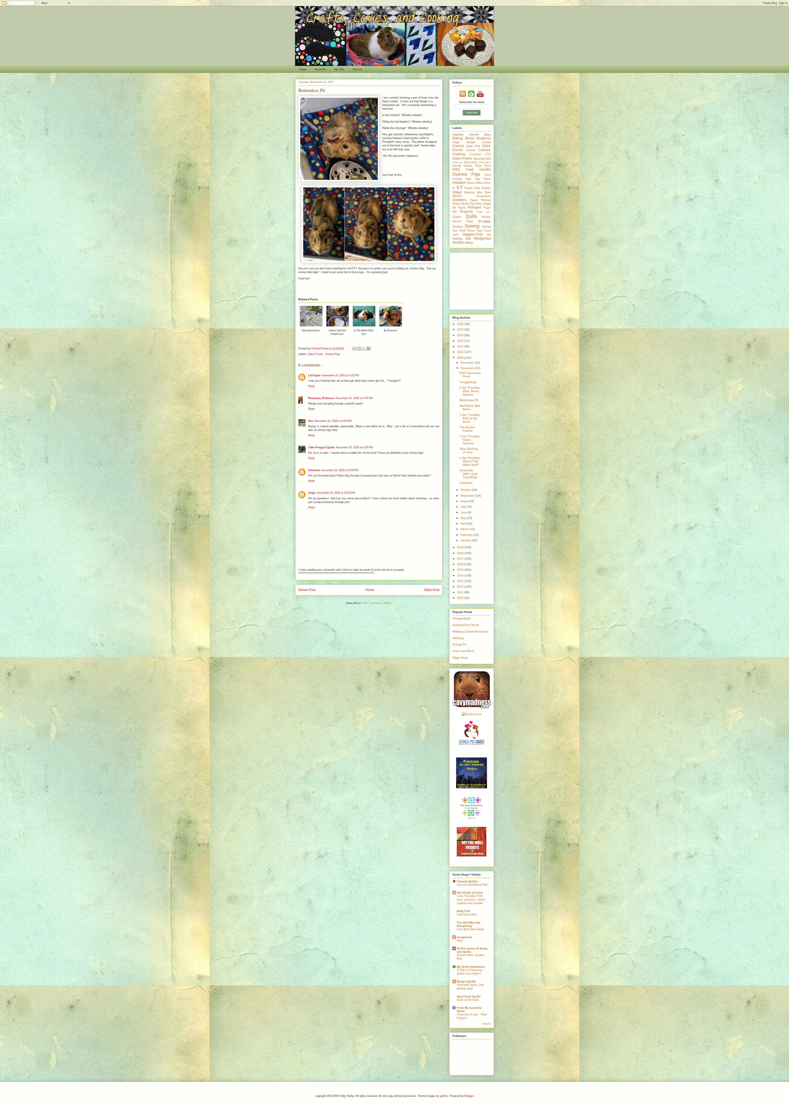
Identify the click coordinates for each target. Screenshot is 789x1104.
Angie (312, 492)
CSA (488, 154)
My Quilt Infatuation (471, 966)
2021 (460, 351)
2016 (460, 564)
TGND (462, 230)
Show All (486, 1024)
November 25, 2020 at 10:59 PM (336, 492)
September (468, 495)
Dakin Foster (316, 354)
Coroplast (477, 154)
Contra (472, 150)
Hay (470, 178)
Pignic (463, 207)
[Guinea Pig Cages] (471, 744)
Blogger (469, 1095)
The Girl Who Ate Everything (468, 924)
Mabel (458, 192)
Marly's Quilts (466, 981)
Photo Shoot (461, 203)
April (463, 523)
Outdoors (461, 200)
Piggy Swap (460, 657)
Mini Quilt (484, 192)
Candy (486, 142)
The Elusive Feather (467, 429)
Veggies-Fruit (474, 234)
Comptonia (464, 937)
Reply (311, 386)
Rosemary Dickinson (321, 398)
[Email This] (354, 349)
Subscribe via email (471, 102)
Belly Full (463, 911)
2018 (460, 553)
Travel (487, 230)
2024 (460, 335)
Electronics (471, 162)
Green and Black (463, 651)
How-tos (357, 69)
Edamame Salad (466, 914)
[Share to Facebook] (369, 349)
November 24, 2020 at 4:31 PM (340, 375)
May (463, 518)
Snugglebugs (468, 382)
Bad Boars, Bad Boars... (470, 407)
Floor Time (483, 165)
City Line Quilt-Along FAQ (472, 884)
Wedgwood (482, 238)
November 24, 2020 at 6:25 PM (354, 447)
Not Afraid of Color (470, 892)
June (464, 512)
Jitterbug (458, 638)
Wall (470, 238)
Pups (481, 211)
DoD (488, 158)
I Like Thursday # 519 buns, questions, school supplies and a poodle (471, 899)
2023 (460, 340)
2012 (460, 586)
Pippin (487, 207)
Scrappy (484, 221)
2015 (460, 569)
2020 (460, 357)
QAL (488, 212)
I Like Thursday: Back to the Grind (470, 418)
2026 (460, 324)
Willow (469, 242)
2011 (460, 592)
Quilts (474, 216)
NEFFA (464, 196)
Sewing (473, 225)
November (467, 368)
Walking (459, 238)
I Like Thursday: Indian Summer (470, 440)
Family (458, 165)
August (465, 501)
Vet (489, 234)
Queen (459, 216)
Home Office (475, 182)
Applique (460, 134)
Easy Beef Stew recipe (470, 929)
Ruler (472, 221)
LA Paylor (314, 375)
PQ (456, 211)
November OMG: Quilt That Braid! (468, 474)
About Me (320, 69)
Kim (310, 420)
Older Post (431, 590)
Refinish (459, 221)
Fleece (469, 165)
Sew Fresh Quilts (469, 996)
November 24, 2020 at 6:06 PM (354, 398)
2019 (460, 547)
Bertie (470, 138)
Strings (486, 226)
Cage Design (467, 142)
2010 (460, 597)
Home (302, 69)
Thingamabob (461, 618)
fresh (460, 940)
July (463, 506)
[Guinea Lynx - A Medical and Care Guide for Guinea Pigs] (471, 714)
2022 (460, 346)
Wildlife (458, 242)
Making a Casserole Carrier (470, 631)
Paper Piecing (480, 200)
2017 (460, 558)
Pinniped (475, 207)
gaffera (444, 1095)
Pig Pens (477, 203)
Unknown (314, 470)
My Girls (339, 69)
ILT (461, 187)
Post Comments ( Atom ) (377, 603)
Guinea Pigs (332, 354)
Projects (468, 211)
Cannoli (459, 146)
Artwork (476, 134)
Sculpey (458, 226)
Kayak (469, 187)
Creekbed (466, 482)
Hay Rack (483, 178)
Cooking (460, 154)
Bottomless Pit (469, 400)
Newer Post (306, 590)
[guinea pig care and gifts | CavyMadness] (471, 707)
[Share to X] (364, 349)
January (466, 540)
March (464, 529)
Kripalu (486, 187)
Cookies (484, 150)
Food (473, 169)
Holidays (459, 183)
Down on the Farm (468, 999)
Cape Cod (474, 146)
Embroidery (485, 162)
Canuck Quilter (467, 881)
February (466, 534)
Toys (479, 230)
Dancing (479, 158)
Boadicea (483, 138)
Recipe (486, 216)
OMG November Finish (470, 374)
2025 (460, 329)
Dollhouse (458, 162)
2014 (460, 575)
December (467, 362)
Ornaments (483, 196)
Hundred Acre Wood (465, 625)
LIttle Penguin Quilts (321, 447)
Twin (457, 234)
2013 (460, 581)
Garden (485, 169)
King (478, 187)
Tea (455, 230)
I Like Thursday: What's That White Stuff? (470, 461)
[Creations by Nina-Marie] (471, 855)
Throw (471, 230)
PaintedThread (320, 348)
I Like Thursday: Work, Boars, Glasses (470, 391)
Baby (487, 134)
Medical (470, 192)
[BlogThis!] (359, 349)
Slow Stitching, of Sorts (469, 450)
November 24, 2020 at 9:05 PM (339, 470)
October (466, 489)
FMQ (459, 169)
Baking (458, 138)
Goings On (459, 644)
